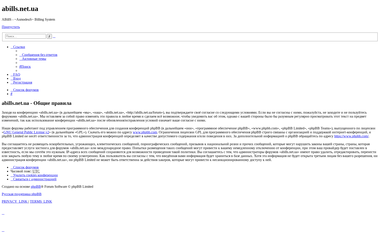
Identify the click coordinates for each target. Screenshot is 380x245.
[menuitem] (38, 55)
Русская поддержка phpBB (22, 194)
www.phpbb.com (145, 132)
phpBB (36, 186)
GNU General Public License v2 (26, 132)
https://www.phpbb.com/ (351, 136)
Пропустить (11, 27)
